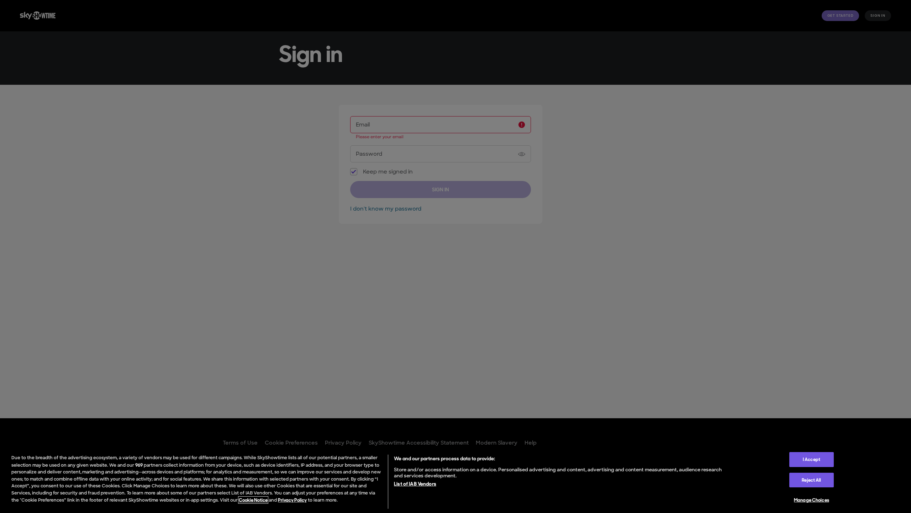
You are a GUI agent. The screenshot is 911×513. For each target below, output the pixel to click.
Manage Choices (811, 500)
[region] (455, 480)
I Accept (811, 459)
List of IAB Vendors (415, 484)
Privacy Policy (292, 500)
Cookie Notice (253, 500)
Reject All (811, 480)
